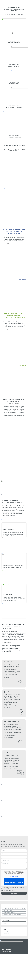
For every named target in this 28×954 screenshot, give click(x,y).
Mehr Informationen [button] (14, 876)
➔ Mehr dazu (22, 279)
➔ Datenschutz (5, 931)
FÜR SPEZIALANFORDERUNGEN (14, 137)
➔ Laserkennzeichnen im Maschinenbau (11, 914)
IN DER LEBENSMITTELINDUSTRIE (14, 107)
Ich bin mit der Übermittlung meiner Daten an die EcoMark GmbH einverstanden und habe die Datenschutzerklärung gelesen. (13, 889)
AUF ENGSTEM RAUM (14, 83)
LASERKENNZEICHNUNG (14, 41)
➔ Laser (4, 923)
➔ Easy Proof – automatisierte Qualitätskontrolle (13, 908)
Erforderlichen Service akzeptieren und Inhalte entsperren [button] (14, 883)
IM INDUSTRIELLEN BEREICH (14, 66)
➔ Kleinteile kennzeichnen (8, 912)
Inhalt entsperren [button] (14, 879)
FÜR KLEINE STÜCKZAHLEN (14, 42)
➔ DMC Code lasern (7, 910)
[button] (25, 2)
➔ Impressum (5, 933)
